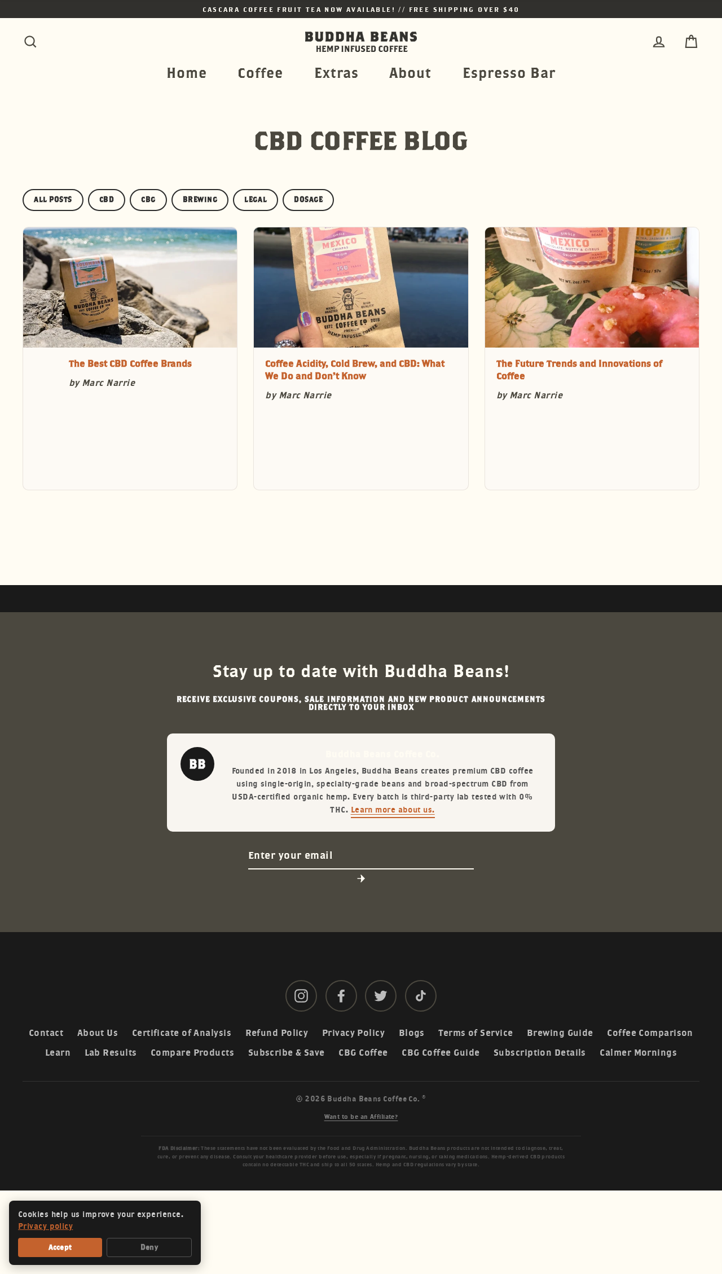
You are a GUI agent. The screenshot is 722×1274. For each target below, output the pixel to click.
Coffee (260, 72)
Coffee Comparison (650, 1032)
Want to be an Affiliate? (361, 1116)
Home (186, 72)
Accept (60, 1247)
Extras (336, 72)
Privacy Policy (353, 1032)
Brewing (200, 199)
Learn (58, 1052)
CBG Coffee (363, 1052)
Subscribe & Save (286, 1052)
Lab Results (111, 1052)
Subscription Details (540, 1052)
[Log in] (658, 42)
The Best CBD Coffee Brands (130, 363)
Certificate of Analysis (181, 1032)
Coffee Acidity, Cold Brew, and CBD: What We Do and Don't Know (354, 369)
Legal (255, 199)
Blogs (412, 1032)
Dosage (308, 199)
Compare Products (192, 1052)
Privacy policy (45, 1226)
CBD (107, 199)
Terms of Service (475, 1032)
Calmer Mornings (638, 1052)
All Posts (53, 199)
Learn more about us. (393, 809)
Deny (149, 1247)
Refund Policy (277, 1032)
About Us (97, 1032)
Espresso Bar (509, 72)
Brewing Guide (560, 1032)
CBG (148, 199)
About (410, 72)
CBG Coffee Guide (440, 1052)
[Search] (30, 42)
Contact (46, 1032)
